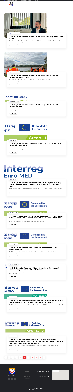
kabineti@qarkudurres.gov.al (11, 0)
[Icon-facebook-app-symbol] (9, 379)
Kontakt (67, 4)
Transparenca (55, 4)
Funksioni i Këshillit (46, 4)
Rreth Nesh (27, 371)
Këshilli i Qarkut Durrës (38, 388)
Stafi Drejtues (27, 373)
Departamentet (27, 376)
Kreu (25, 4)
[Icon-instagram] (15, 379)
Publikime (62, 4)
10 (32, 357)
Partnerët (38, 4)
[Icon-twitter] (12, 379)
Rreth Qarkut (30, 4)
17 (40, 357)
